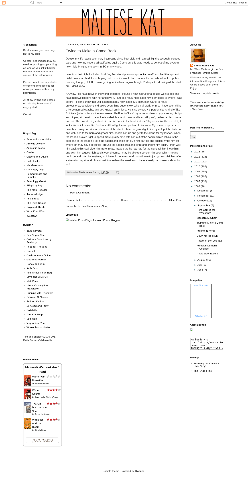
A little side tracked (207, 253)
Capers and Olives (37, 156)
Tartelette (32, 310)
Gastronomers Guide (39, 255)
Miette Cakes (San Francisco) (37, 287)
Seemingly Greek (36, 181)
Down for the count (207, 235)
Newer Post (73, 200)
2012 (197, 156)
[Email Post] (117, 172)
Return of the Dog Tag (209, 240)
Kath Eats (32, 268)
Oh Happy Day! (35, 169)
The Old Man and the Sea (39, 407)
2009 (197, 171)
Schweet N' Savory (37, 297)
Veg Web (32, 318)
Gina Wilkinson (41, 430)
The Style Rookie (36, 202)
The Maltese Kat (204, 65)
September (204, 205)
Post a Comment (80, 192)
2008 (197, 176)
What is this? (201, 316)
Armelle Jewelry (36, 143)
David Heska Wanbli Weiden (46, 397)
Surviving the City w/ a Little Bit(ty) (206, 365)
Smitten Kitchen (35, 301)
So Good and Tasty (37, 305)
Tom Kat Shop (35, 314)
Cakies (30, 152)
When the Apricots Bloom (37, 423)
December (203, 190)
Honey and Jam (36, 263)
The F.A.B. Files (203, 370)
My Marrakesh (35, 165)
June (200, 269)
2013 (197, 151)
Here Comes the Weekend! (206, 211)
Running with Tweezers (40, 292)
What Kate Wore (36, 211)
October (202, 200)
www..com (201, 285)
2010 (197, 166)
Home (124, 200)
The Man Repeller (37, 189)
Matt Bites (32, 281)
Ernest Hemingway (42, 414)
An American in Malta (39, 139)
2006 (197, 186)
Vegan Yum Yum (36, 323)
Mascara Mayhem (207, 217)
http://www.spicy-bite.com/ (137, 74)
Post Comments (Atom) (95, 206)
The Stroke (33, 198)
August (201, 259)
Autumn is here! (206, 230)
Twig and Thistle (36, 207)
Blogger (139, 470)
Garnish (31, 251)
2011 (197, 161)
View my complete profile (204, 93)
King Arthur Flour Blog (39, 272)
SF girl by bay (34, 185)
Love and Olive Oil (37, 276)
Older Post (175, 200)
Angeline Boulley (41, 383)
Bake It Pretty (34, 230)
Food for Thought (37, 246)
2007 (197, 181)
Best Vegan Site (36, 235)
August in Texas (36, 147)
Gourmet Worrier (36, 259)
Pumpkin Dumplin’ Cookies (207, 247)
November (203, 195)
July (200, 264)
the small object (35, 194)
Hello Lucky (33, 161)
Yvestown (32, 215)
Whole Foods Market (38, 327)
